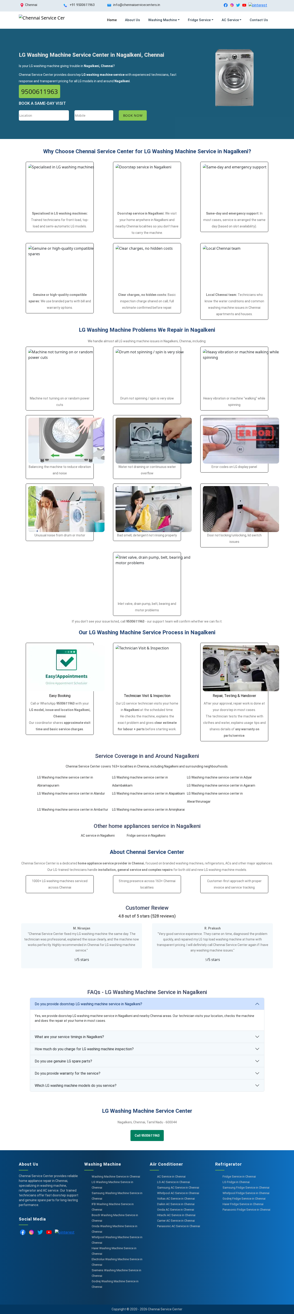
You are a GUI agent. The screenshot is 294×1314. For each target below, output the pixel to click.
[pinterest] (257, 5)
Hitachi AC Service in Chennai (176, 1215)
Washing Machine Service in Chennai (116, 1176)
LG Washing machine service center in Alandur (71, 793)
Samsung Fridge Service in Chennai (246, 1187)
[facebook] (226, 5)
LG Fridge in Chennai (236, 1182)
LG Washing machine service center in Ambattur (72, 809)
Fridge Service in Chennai (239, 1176)
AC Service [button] (230, 20)
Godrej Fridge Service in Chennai (244, 1198)
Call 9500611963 (147, 1135)
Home (112, 20)
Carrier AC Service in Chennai (176, 1220)
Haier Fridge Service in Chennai (243, 1204)
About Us (132, 20)
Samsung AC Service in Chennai (178, 1187)
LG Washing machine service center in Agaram (221, 785)
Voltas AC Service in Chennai (176, 1198)
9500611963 (39, 91)
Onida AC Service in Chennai (175, 1209)
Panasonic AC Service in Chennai (178, 1226)
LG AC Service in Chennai (173, 1182)
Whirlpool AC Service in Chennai (178, 1193)
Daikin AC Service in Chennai (176, 1204)
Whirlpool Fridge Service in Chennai (246, 1193)
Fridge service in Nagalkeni (146, 835)
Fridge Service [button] (199, 20)
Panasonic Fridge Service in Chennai (246, 1209)
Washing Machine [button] (162, 20)
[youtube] (244, 5)
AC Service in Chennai (171, 1176)
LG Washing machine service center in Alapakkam (148, 793)
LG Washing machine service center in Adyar (219, 777)
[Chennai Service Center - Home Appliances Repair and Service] (42, 20)
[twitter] (238, 5)
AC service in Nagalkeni (98, 835)
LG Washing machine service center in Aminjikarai (148, 809)
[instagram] (232, 5)
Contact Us (259, 20)
